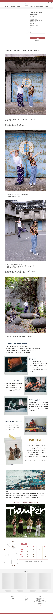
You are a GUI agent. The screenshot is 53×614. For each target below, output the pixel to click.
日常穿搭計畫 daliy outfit (31, 6)
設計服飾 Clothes (12, 6)
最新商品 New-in (7, 6)
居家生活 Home (24, 6)
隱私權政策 (26, 599)
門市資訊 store (46, 6)
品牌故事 (13, 598)
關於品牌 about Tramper (39, 6)
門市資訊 (42, 599)
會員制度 (26, 600)
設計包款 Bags (18, 6)
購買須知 (26, 598)
